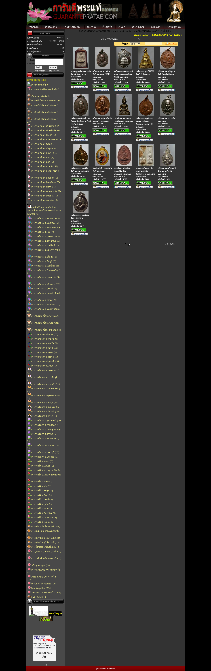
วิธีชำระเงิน (137, 27)
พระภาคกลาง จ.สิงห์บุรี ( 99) (44, 339)
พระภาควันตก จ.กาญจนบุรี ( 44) (46, 425)
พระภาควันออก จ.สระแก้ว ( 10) (45, 384)
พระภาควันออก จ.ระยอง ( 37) (45, 407)
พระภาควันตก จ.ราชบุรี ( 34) (44, 434)
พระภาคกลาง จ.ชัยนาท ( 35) (44, 334)
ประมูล (121, 27)
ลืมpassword (54, 71)
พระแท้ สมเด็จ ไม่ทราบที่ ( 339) (45, 526)
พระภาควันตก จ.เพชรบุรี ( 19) (45, 452)
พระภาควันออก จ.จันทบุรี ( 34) (45, 411)
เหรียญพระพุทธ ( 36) (40, 565)
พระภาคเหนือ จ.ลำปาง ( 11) (44, 153)
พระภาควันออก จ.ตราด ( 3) (44, 416)
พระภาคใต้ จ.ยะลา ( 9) (42, 522)
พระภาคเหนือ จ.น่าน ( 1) (42, 144)
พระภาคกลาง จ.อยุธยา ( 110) (45, 357)
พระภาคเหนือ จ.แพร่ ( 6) (42, 157)
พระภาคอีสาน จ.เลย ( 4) (42, 232)
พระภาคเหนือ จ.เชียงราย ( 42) (45, 126)
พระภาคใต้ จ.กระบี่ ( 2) (42, 499)
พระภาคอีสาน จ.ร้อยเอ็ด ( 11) (45, 266)
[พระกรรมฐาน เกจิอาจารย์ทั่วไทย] (55, 612)
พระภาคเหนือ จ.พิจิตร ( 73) (43, 187)
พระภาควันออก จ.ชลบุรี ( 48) (44, 402)
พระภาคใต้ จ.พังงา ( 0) (41, 495)
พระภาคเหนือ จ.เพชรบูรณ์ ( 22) (46, 191)
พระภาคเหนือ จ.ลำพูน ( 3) (43, 148)
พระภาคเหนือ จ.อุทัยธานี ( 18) (45, 196)
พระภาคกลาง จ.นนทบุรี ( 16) (44, 366)
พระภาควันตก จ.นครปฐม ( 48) (45, 429)
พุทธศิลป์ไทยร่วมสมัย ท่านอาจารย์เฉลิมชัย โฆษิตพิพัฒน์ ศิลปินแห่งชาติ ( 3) (44, 210)
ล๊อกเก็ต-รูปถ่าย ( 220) (41, 588)
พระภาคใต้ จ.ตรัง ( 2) (41, 486)
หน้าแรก (34, 27)
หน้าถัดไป (170, 244)
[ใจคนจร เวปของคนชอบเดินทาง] (38, 612)
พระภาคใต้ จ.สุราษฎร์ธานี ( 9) (45, 470)
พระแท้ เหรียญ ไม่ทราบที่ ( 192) (45, 542)
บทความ (92, 27)
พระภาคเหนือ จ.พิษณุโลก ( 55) (45, 182)
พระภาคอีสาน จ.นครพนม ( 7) (45, 223)
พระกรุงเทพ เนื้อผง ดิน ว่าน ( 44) (46, 330)
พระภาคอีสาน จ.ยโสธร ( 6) (44, 257)
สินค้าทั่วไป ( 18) (38, 597)
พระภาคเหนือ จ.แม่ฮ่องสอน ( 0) (46, 139)
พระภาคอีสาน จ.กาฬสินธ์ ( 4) (45, 245)
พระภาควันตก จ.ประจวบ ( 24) (45, 457)
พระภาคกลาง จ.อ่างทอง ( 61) (44, 352)
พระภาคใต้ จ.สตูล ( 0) (41, 508)
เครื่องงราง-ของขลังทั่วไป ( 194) (46, 593)
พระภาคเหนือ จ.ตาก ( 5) (42, 162)
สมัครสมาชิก (40, 71)
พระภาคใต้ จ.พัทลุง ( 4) (42, 491)
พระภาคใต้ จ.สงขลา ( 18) (43, 482)
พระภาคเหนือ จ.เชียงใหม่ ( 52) (45, 130)
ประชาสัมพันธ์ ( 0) (40, 85)
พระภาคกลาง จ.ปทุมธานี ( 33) (45, 361)
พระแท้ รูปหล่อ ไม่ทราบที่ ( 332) (46, 538)
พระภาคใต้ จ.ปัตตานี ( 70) (43, 513)
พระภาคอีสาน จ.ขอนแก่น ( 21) (45, 304)
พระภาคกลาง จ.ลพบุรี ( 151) (44, 348)
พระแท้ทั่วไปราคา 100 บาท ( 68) (46, 101)
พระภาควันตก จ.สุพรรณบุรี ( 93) (46, 420)
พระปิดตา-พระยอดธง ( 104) (44, 584)
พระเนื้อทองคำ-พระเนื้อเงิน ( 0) (45, 547)
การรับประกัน (72, 27)
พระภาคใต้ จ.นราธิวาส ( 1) (44, 517)
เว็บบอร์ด (107, 27)
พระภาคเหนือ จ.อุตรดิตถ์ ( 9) (44, 178)
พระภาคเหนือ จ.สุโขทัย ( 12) (44, 166)
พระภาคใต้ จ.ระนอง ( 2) (42, 466)
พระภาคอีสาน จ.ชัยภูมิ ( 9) (43, 261)
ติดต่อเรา (155, 27)
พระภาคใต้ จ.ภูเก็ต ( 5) (41, 504)
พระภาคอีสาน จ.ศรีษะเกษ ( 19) (45, 284)
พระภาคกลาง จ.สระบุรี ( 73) (44, 343)
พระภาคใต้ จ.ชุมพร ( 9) (42, 461)
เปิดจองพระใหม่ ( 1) (40, 96)
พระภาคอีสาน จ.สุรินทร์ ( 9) (44, 300)
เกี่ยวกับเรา (51, 27)
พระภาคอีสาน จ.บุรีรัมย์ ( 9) (44, 289)
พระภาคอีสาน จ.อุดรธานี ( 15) (45, 241)
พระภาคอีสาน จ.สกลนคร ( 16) (45, 227)
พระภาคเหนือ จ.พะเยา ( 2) (43, 135)
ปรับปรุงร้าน (174, 27)
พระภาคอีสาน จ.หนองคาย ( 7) (45, 218)
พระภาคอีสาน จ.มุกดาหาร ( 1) (45, 236)
